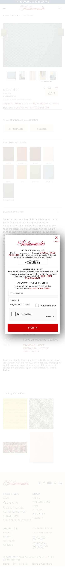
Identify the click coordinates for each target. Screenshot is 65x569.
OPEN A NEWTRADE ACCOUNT (32, 262)
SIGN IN (33, 327)
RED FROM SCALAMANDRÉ (38, 277)
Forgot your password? (20, 304)
